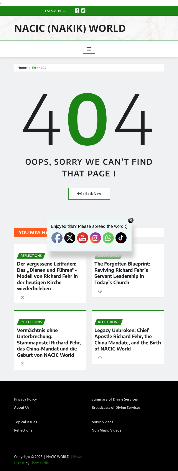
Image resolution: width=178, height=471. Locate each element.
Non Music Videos (106, 430)
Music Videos (102, 422)
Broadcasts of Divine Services (116, 407)
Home (22, 67)
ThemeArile (39, 463)
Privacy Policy (25, 399)
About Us (22, 407)
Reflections (23, 430)
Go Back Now (90, 193)
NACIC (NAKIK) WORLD (70, 28)
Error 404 (39, 67)
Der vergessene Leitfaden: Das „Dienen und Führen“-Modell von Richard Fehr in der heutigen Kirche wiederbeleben (47, 276)
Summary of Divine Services (115, 399)
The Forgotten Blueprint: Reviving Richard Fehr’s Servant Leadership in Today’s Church (122, 273)
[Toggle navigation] (89, 49)
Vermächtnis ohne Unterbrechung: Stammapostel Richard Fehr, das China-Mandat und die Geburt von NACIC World (49, 342)
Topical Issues (25, 422)
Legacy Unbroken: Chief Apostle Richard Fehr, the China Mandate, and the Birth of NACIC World (127, 339)
